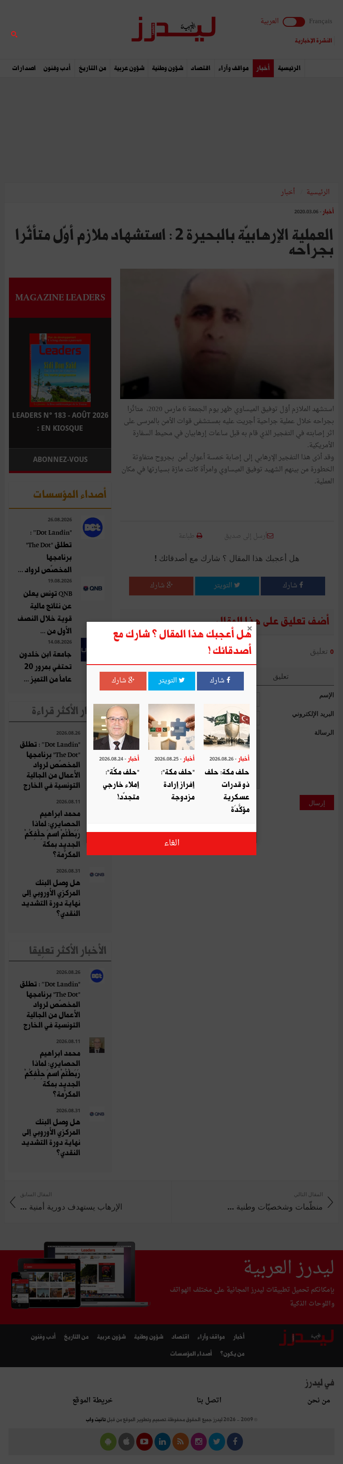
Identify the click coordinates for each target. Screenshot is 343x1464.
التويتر (169, 680)
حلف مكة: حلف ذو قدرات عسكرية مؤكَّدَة (227, 791)
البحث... (106, 29)
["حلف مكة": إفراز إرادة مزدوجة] (171, 728)
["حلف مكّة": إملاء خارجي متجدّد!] (116, 728)
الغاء (172, 843)
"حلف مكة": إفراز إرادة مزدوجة (178, 785)
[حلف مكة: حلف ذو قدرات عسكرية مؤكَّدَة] (227, 728)
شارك (218, 680)
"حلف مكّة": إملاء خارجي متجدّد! (121, 785)
